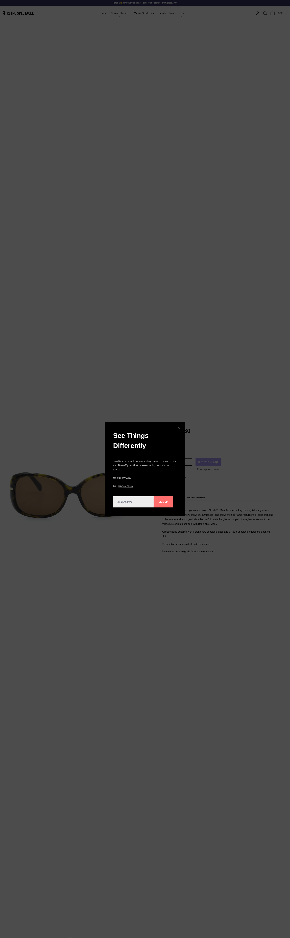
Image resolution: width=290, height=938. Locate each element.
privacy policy (125, 486)
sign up (163, 502)
